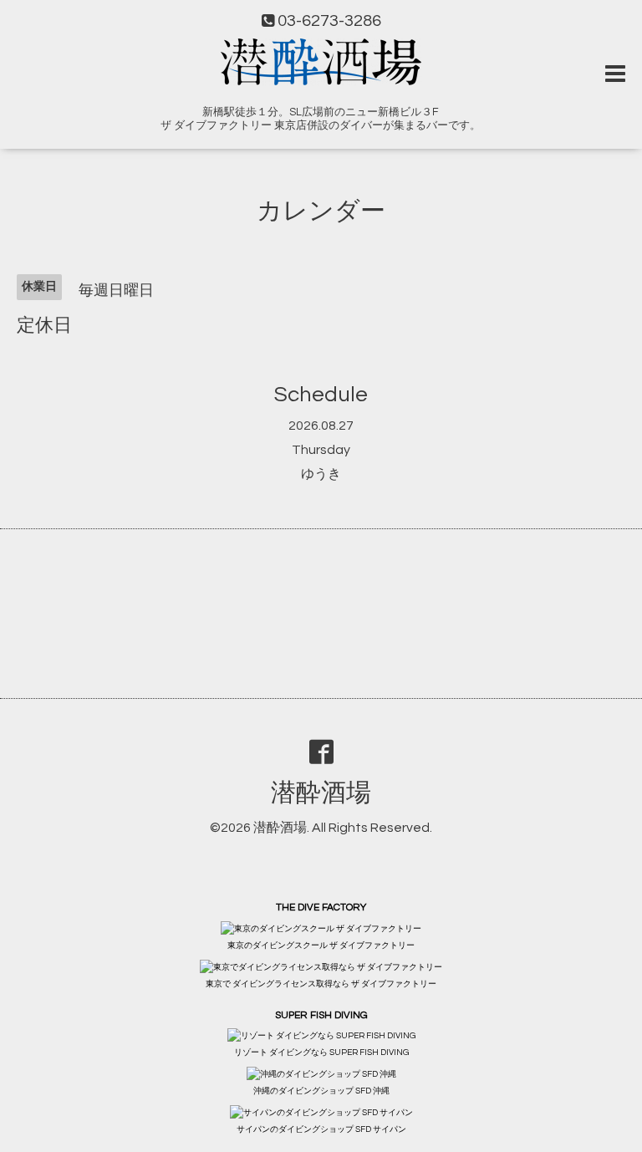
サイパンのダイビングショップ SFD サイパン (321, 1129)
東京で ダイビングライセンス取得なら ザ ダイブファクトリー (321, 984)
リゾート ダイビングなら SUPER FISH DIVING (321, 1052)
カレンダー (321, 211)
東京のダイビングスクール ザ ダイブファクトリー (321, 945)
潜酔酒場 (321, 793)
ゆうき (321, 474)
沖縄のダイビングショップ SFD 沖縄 (321, 1091)
